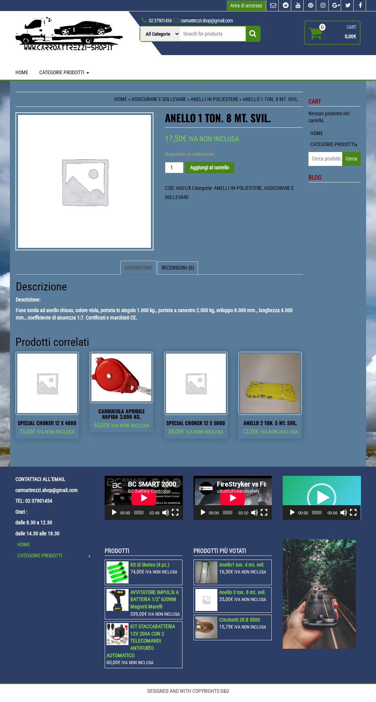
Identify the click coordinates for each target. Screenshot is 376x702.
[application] (144, 498)
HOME (21, 72)
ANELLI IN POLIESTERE (214, 99)
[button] (321, 498)
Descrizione (138, 268)
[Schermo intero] (175, 512)
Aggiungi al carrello (209, 167)
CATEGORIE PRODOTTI (62, 72)
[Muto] (165, 512)
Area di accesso (246, 5)
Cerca (351, 159)
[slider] (317, 512)
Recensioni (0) (178, 268)
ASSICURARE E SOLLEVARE (158, 99)
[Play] (114, 512)
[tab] (138, 268)
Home (120, 99)
